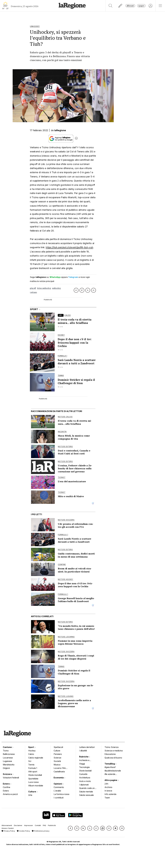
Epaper (141, 5)
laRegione (60, 130)
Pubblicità (52, 825)
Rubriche (84, 756)
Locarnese (8, 757)
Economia (59, 777)
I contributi (58, 797)
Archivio (108, 787)
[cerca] (111, 5)
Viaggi (82, 763)
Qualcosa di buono (113, 757)
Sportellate (33, 778)
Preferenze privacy (41, 831)
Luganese (7, 761)
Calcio (31, 754)
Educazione (110, 754)
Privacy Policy (9, 831)
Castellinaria (59, 771)
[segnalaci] (120, 5)
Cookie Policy (24, 831)
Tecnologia (84, 767)
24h (106, 783)
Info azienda (110, 794)
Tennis (31, 764)
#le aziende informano (110, 774)
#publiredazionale (113, 770)
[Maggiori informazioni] (76, 139)
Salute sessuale (86, 795)
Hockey (32, 750)
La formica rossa (61, 794)
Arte (30, 795)
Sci (29, 761)
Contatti (38, 825)
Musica (57, 764)
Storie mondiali (35, 775)
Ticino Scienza (111, 747)
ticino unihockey (44, 288)
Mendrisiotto (8, 764)
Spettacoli (58, 747)
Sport (31, 747)
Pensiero (58, 754)
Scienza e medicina (114, 750)
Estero (6, 783)
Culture (32, 791)
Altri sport (32, 771)
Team (107, 797)
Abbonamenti (7, 825)
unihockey (56, 288)
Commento (59, 787)
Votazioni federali (11, 777)
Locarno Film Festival (60, 768)
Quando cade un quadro (87, 788)
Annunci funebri (8, 828)
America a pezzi (10, 794)
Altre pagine (111, 780)
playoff (33, 288)
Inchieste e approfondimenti (86, 760)
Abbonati (130, 5)
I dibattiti (83, 750)
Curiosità (83, 774)
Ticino (6, 750)
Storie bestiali (85, 770)
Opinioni (58, 783)
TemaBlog (110, 763)
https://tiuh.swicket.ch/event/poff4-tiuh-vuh (69, 247)
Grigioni (6, 768)
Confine (6, 787)
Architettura (84, 777)
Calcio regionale (35, 757)
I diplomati (84, 784)
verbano (33, 292)
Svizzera (7, 774)
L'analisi (57, 790)
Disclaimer (18, 825)
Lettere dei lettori (87, 747)
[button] (70, 828)
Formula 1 (32, 768)
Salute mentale (86, 791)
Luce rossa (33, 782)
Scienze (57, 757)
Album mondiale (35, 785)
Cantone (7, 747)
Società (57, 761)
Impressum (28, 825)
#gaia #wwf (110, 767)
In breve (108, 790)
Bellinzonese (9, 754)
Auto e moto (85, 781)
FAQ (44, 825)
